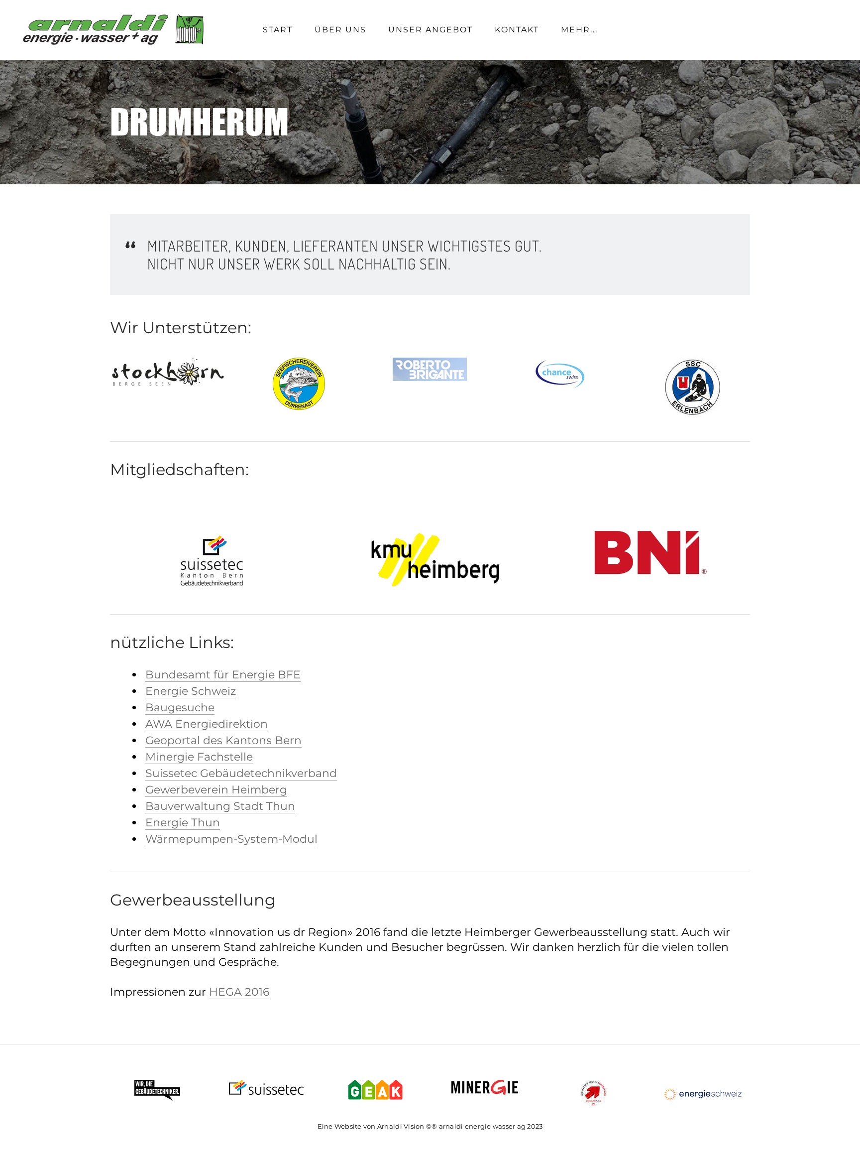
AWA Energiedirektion (206, 724)
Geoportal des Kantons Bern (223, 740)
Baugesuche (180, 707)
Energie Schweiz (190, 691)
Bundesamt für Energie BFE (223, 674)
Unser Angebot (430, 29)
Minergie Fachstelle (199, 757)
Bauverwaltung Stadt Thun (220, 806)
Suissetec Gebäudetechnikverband (241, 773)
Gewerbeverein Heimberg (216, 789)
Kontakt (517, 29)
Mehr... (579, 29)
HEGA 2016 (239, 992)
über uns (340, 29)
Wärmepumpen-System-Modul (231, 839)
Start (278, 29)
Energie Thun (182, 822)
